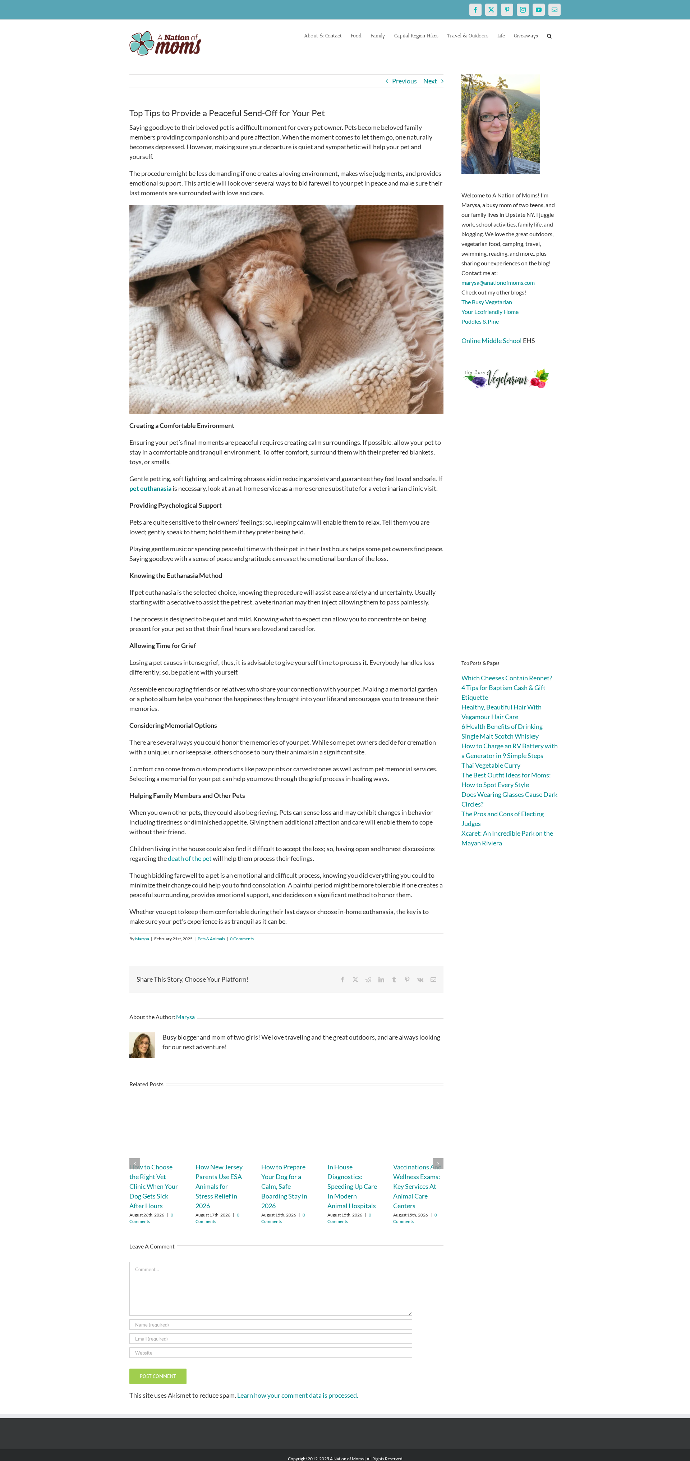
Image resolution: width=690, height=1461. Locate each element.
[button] (549, 35)
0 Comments (242, 938)
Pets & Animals (211, 938)
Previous (404, 81)
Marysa (142, 938)
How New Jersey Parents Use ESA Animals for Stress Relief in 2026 (219, 1186)
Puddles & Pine (480, 321)
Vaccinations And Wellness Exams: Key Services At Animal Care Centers (417, 1186)
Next (430, 81)
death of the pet (190, 858)
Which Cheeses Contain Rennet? (506, 678)
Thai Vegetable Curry (490, 765)
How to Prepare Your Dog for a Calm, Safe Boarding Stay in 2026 (284, 1186)
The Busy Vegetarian (486, 301)
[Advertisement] (511, 536)
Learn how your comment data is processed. (297, 1395)
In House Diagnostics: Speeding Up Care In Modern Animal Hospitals (352, 1186)
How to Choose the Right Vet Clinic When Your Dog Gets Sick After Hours (153, 1186)
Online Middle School (491, 340)
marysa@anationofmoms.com (498, 282)
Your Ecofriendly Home (490, 311)
